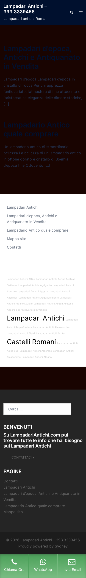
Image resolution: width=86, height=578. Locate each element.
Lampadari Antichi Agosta (33, 291)
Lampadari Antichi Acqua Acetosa (53, 303)
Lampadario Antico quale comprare (36, 129)
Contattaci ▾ (22, 457)
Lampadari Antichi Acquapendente (39, 297)
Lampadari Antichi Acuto (50, 333)
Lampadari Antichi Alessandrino (51, 327)
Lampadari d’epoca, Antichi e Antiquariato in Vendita (41, 57)
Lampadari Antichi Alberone (36, 350)
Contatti (14, 247)
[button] (71, 12)
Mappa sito (16, 238)
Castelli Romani (31, 342)
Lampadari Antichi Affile (21, 279)
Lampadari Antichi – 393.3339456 (25, 8)
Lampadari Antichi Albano (37, 357)
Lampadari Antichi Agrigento (35, 285)
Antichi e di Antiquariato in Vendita (27, 309)
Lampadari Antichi (22, 207)
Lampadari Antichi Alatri (21, 333)
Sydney (61, 546)
